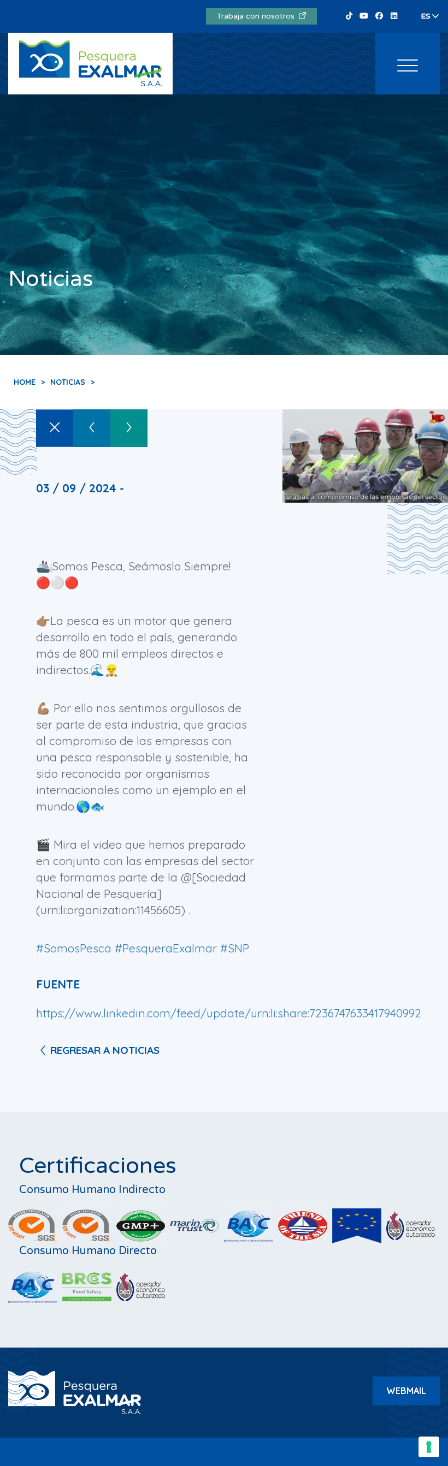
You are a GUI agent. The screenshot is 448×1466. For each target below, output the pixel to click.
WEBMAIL (406, 1390)
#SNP (234, 948)
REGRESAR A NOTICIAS (105, 1050)
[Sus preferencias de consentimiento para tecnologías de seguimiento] (428, 1447)
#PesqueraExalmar (166, 948)
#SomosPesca (73, 948)
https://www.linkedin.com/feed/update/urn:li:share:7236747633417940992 (228, 1013)
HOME (25, 382)
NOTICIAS (67, 382)
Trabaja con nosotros (258, 16)
